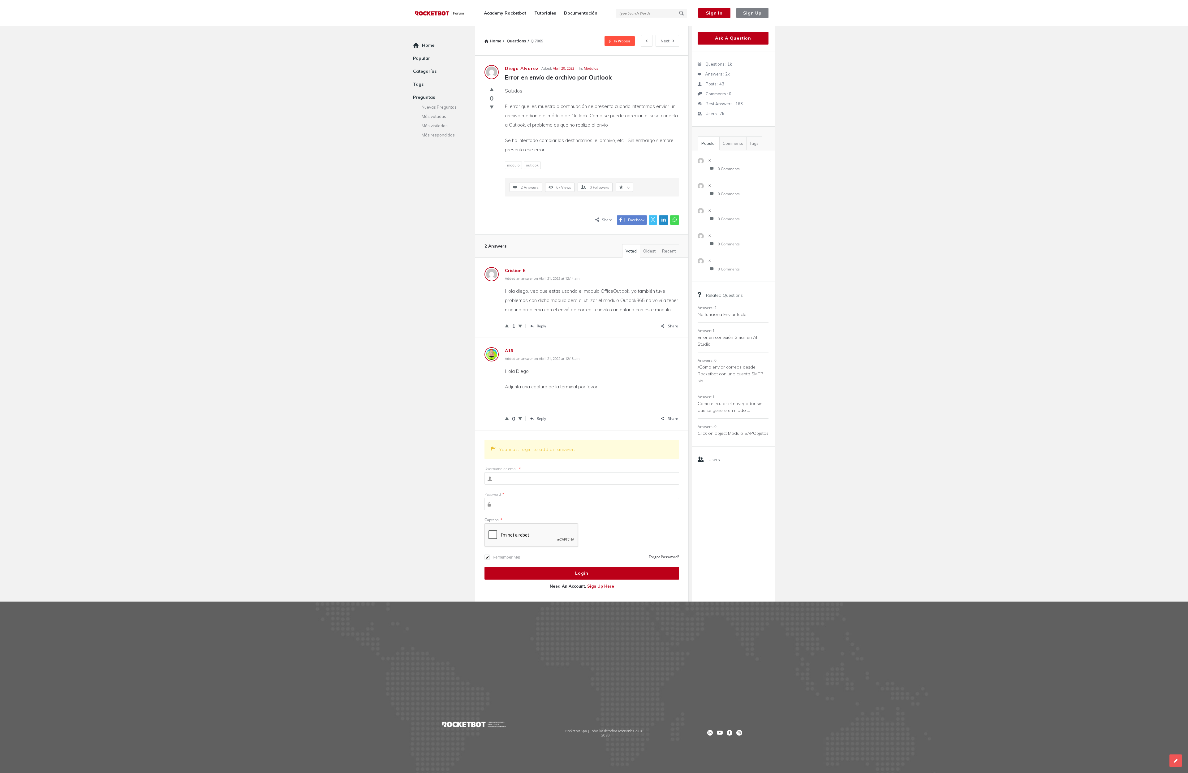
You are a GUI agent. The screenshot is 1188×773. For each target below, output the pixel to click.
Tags (754, 143)
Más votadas (434, 116)
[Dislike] (492, 106)
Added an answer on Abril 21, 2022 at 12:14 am (542, 278)
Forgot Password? (664, 556)
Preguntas (424, 97)
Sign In (714, 13)
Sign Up (752, 13)
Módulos (591, 68)
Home (428, 45)
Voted (631, 250)
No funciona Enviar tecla (722, 314)
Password (494, 494)
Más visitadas (435, 125)
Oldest (649, 250)
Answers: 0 (707, 360)
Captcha (493, 519)
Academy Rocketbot (505, 13)
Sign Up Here (600, 586)
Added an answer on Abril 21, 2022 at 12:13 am (542, 358)
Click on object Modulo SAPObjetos (733, 433)
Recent (669, 250)
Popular (708, 143)
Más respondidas (438, 134)
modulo (513, 165)
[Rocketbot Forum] (444, 13)
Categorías (425, 71)
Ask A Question (733, 38)
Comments (733, 143)
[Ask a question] (1175, 760)
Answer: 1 (706, 330)
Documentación (580, 13)
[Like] (492, 89)
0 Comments (729, 168)
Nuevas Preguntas (439, 107)
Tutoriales (545, 13)
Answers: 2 (707, 307)
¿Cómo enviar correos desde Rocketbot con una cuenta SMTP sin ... (730, 373)
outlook (532, 165)
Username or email (502, 468)
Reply (541, 326)
